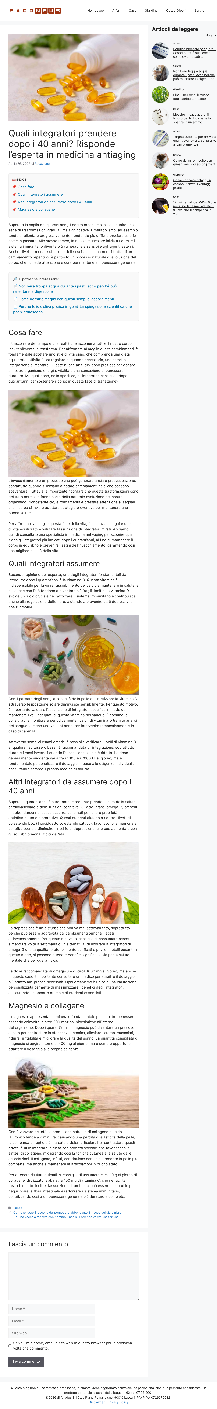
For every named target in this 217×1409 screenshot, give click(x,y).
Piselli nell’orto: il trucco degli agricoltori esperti (191, 97)
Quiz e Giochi (176, 10)
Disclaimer (97, 1402)
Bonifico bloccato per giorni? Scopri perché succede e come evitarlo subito (194, 53)
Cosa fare (26, 187)
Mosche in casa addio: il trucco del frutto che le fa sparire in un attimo (192, 118)
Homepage (96, 10)
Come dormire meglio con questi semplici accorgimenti (194, 162)
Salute (199, 10)
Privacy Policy (117, 1402)
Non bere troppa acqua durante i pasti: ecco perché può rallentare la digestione (194, 75)
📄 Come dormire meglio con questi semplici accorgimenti (63, 299)
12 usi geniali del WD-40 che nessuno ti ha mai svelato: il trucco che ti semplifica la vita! (194, 208)
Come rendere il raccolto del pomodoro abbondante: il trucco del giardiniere (67, 1212)
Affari (116, 10)
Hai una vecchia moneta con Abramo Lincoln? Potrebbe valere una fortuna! (66, 1217)
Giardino (151, 10)
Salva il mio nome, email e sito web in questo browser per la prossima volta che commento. (72, 1346)
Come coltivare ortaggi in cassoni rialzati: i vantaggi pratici (192, 184)
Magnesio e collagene (36, 209)
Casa (132, 10)
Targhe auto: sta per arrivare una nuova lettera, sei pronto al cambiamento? (194, 140)
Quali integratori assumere (40, 194)
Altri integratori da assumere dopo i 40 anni (55, 202)
